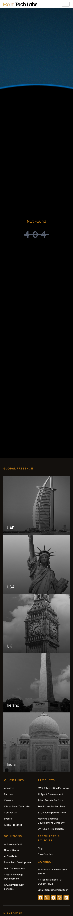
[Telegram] (53, 898)
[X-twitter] (47, 898)
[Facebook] (40, 898)
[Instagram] (59, 898)
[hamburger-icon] (66, 4)
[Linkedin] (66, 898)
